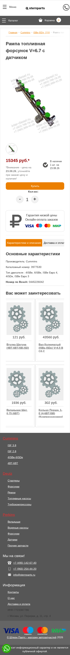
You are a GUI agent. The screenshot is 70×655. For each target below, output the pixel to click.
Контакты (13, 592)
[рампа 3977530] (35, 103)
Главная (13, 32)
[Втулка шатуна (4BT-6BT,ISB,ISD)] (19, 318)
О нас (11, 598)
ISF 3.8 (12, 445)
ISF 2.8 (12, 451)
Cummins (25, 32)
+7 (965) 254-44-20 (24, 568)
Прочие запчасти (18, 545)
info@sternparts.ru (24, 574)
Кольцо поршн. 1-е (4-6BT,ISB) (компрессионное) (51, 413)
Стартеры (14, 480)
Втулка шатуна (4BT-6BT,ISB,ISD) (18, 346)
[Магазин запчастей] (35, 8)
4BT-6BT (13, 463)
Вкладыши (14, 521)
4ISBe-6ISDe (15, 457)
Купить (35, 186)
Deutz (7, 474)
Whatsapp (6, 648)
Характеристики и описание (24, 242)
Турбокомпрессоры (19, 504)
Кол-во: (33, 191)
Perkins (9, 515)
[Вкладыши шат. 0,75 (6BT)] (19, 384)
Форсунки (13, 486)
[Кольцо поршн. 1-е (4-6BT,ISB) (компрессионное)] (51, 384)
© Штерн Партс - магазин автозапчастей (31, 637)
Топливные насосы (19, 498)
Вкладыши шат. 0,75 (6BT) (17, 411)
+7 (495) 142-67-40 (24, 562)
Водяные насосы (18, 527)
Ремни (11, 492)
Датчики (12, 539)
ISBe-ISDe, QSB (41, 32)
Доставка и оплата (55, 242)
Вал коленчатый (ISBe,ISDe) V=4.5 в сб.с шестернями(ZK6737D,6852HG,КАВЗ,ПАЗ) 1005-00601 (51, 347)
